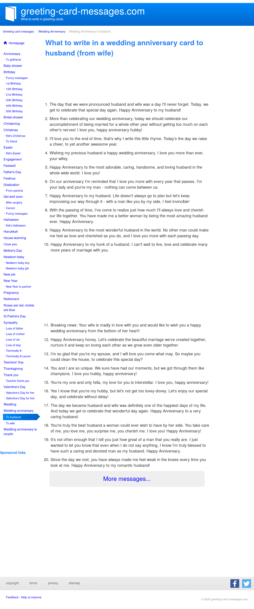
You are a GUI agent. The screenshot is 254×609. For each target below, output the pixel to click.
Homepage (16, 43)
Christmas (11, 130)
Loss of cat (13, 339)
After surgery (14, 202)
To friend (11, 141)
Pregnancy (11, 292)
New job (9, 274)
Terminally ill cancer (18, 356)
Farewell (10, 165)
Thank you (11, 375)
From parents (14, 190)
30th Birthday (14, 100)
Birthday (9, 72)
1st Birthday (13, 83)
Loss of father (14, 328)
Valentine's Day (15, 386)
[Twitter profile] (246, 583)
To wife (10, 423)
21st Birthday (14, 94)
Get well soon (13, 196)
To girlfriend (13, 59)
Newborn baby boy (18, 263)
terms (33, 583)
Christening (12, 123)
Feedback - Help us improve (23, 597)
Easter (8, 147)
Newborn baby (14, 257)
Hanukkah (11, 231)
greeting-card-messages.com (83, 10)
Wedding (10, 404)
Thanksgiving (13, 368)
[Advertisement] (21, 466)
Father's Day (12, 172)
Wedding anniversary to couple (20, 431)
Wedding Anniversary (51, 31)
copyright (12, 583)
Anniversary (12, 53)
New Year (10, 280)
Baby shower (13, 65)
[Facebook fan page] (234, 583)
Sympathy (11, 322)
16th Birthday (14, 89)
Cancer (10, 208)
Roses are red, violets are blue (19, 307)
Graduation (11, 184)
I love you (10, 244)
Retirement (11, 299)
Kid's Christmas (15, 136)
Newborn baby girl (17, 268)
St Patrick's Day (15, 316)
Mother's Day (13, 250)
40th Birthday (14, 106)
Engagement (13, 159)
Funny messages (17, 78)
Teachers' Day (14, 362)
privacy (53, 583)
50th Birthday (14, 111)
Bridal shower (13, 117)
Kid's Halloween (16, 225)
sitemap (74, 583)
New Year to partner (18, 286)
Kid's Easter (13, 153)
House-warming (15, 237)
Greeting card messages (18, 31)
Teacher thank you (17, 381)
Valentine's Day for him (20, 398)
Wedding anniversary (19, 410)
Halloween (11, 219)
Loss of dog (13, 345)
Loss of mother (15, 334)
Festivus (9, 178)
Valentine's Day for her (20, 393)
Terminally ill (13, 351)
